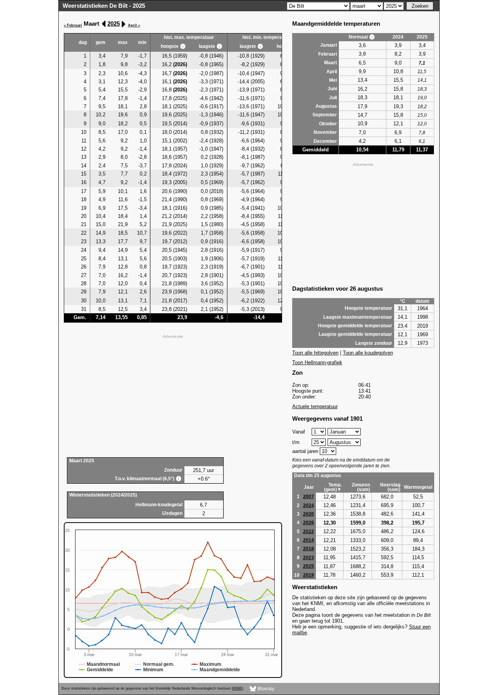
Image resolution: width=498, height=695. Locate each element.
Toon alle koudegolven (368, 353)
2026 (308, 522)
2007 (308, 496)
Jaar (309, 487)
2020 (308, 514)
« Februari (73, 25)
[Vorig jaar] (104, 24)
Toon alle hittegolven (315, 353)
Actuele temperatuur (315, 406)
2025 (113, 23)
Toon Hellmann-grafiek (317, 362)
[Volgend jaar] (123, 24)
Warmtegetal (418, 487)
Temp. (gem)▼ (333, 487)
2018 (308, 548)
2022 (308, 531)
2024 (308, 505)
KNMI (237, 688)
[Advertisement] (173, 394)
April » (134, 25)
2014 (308, 540)
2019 (308, 575)
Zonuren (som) (361, 487)
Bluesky (265, 688)
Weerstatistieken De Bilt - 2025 (104, 5)
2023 (308, 557)
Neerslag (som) (390, 487)
